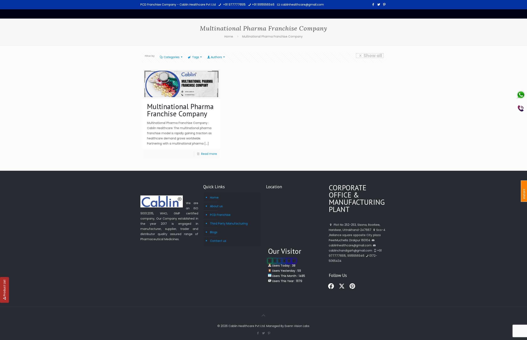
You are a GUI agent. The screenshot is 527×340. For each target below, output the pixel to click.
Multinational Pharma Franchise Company (272, 36)
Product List (4, 288)
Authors (216, 57)
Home (228, 36)
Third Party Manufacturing (229, 223)
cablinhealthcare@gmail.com (302, 4)
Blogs (213, 232)
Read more (209, 154)
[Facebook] (373, 4)
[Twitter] (379, 4)
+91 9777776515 (234, 4)
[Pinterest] (384, 4)
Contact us (218, 241)
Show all (373, 55)
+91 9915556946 (263, 4)
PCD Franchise (220, 215)
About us (216, 206)
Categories (172, 57)
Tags (195, 57)
